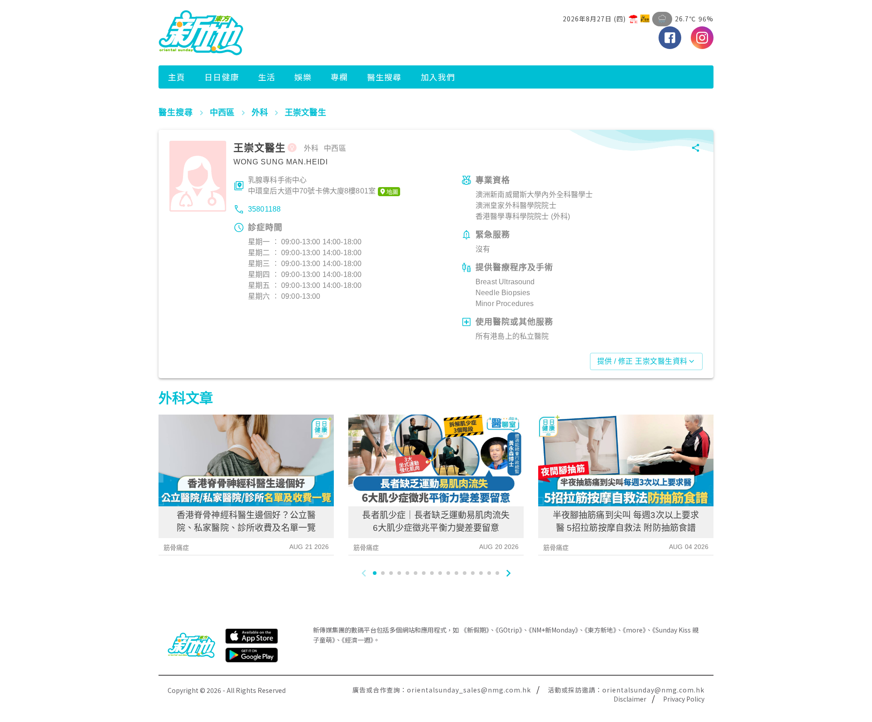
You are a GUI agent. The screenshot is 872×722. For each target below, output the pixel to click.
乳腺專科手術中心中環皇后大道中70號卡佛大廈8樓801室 (312, 185)
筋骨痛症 (176, 547)
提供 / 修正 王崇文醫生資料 (642, 361)
